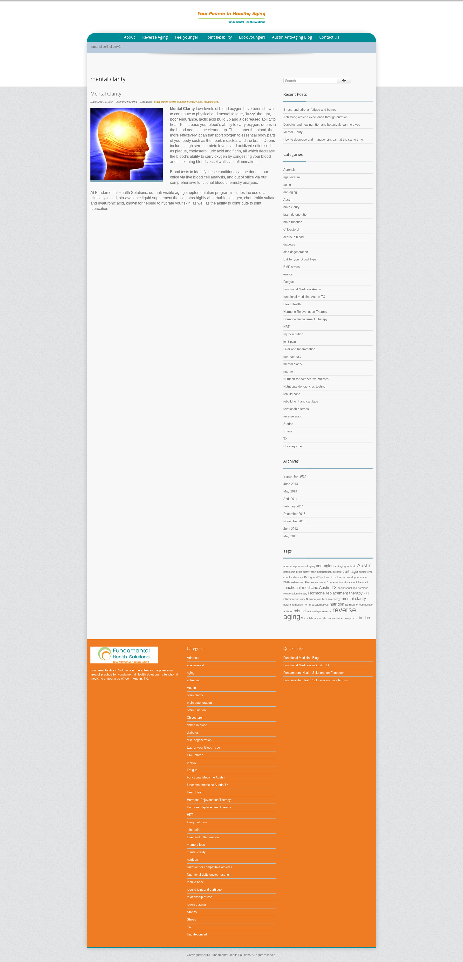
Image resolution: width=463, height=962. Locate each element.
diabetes (289, 244)
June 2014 (290, 484)
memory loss (194, 101)
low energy (334, 599)
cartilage (350, 571)
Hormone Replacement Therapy (305, 319)
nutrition (288, 371)
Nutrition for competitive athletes (306, 379)
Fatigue (288, 282)
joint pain (289, 341)
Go (344, 80)
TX (285, 439)
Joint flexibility (219, 37)
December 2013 (294, 514)
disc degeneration (295, 252)
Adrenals (289, 169)
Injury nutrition (293, 334)
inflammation (290, 599)
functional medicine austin (354, 582)
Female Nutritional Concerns (321, 582)
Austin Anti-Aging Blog (292, 37)
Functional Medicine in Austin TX (306, 665)
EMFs (286, 582)
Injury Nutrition (307, 599)
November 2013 (294, 521)
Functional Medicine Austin (302, 289)
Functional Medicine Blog (301, 658)
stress (339, 618)
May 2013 (290, 536)
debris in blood (177, 101)
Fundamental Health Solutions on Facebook (313, 673)
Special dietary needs (313, 618)
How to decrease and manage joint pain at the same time (323, 139)
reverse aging (292, 416)
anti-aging (290, 192)
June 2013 (290, 529)
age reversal (291, 177)
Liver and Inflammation (299, 349)
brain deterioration (295, 214)
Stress (288, 431)
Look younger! (252, 37)
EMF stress (291, 267)
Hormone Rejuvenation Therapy (305, 312)
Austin (287, 199)
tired (362, 617)
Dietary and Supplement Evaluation (324, 577)
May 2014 (290, 491)
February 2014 (293, 506)
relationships (313, 611)
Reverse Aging (155, 37)
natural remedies (293, 604)
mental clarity (211, 101)
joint (319, 599)
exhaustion (297, 582)
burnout (337, 571)
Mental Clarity (105, 93)
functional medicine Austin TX (304, 297)
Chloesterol (291, 229)
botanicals (289, 571)
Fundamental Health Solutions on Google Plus (315, 680)
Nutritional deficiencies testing (304, 386)
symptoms (350, 618)
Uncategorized (293, 446)
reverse (326, 611)
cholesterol (365, 571)
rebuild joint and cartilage (300, 401)
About (129, 37)
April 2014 (290, 499)
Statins (288, 424)
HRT (286, 326)
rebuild (299, 611)
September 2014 (294, 476)
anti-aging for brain (345, 566)
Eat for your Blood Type (299, 259)
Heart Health (292, 304)
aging (287, 184)
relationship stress (296, 409)
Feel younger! (187, 37)
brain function (292, 222)
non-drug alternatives (316, 604)
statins (331, 618)
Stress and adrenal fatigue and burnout (310, 109)
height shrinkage (347, 588)
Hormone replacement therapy (335, 593)
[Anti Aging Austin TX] (231, 17)
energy (288, 274)
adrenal (287, 566)
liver (324, 599)
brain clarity (160, 101)
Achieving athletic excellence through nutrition (315, 117)
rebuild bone (291, 394)
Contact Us (329, 37)
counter (287, 577)
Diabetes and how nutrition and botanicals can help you (321, 124)
